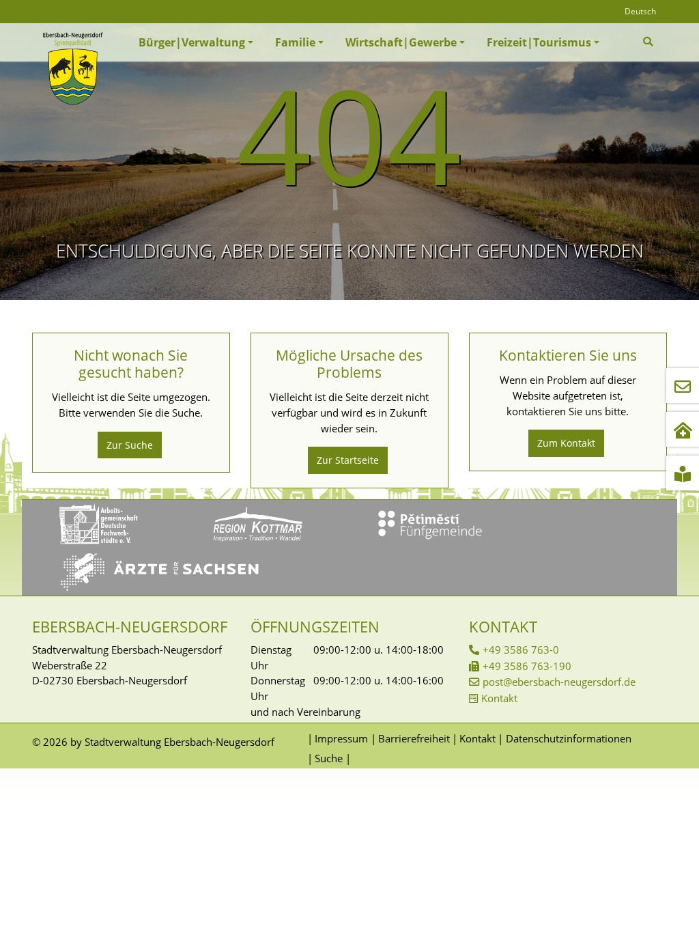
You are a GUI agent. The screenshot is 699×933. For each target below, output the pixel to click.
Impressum (341, 738)
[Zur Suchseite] (649, 42)
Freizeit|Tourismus (539, 42)
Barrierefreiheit (413, 738)
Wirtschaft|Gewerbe (401, 42)
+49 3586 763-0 (521, 649)
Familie (295, 42)
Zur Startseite (348, 460)
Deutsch (640, 11)
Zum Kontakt (566, 442)
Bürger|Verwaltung (192, 42)
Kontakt (499, 698)
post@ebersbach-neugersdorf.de (559, 681)
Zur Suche (129, 444)
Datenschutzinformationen (568, 738)
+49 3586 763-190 (527, 666)
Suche (329, 758)
